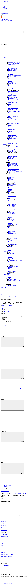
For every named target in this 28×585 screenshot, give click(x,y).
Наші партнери (6, 9)
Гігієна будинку (9, 121)
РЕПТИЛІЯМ (6, 274)
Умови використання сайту (7, 554)
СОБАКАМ (5, 57)
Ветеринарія (8, 84)
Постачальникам (6, 5)
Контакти (5, 11)
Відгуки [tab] (5, 486)
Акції (4, 7)
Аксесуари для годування (11, 65)
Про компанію (6, 1)
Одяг (7, 130)
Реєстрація (5, 13)
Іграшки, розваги (9, 228)
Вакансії (5, 8)
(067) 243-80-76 (5, 19)
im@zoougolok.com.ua (8, 565)
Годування (8, 58)
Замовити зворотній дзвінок (7, 20)
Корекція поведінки (10, 192)
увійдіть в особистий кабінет (20, 493)
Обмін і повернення (7, 3)
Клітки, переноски (10, 225)
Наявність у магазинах (6, 325)
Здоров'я (8, 214)
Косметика (8, 103)
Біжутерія (8, 124)
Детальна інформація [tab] (7, 485)
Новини (5, 6)
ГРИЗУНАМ (6, 210)
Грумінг (7, 77)
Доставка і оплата (7, 2)
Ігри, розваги (9, 137)
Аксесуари (8, 218)
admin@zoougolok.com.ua (6, 583)
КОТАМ (5, 144)
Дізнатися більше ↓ (5, 491)
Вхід (2, 13)
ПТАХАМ (5, 251)
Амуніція (8, 96)
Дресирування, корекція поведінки (13, 90)
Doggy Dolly (6, 311)
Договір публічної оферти (6, 556)
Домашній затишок (10, 72)
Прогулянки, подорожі (11, 110)
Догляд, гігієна (9, 113)
